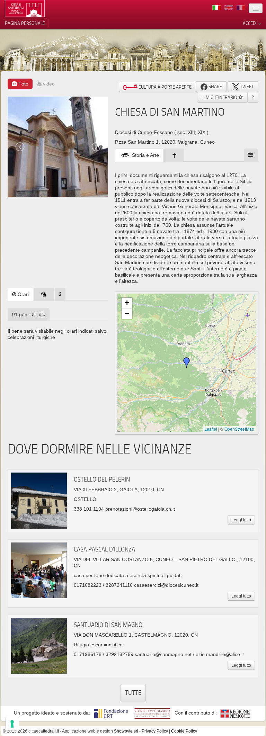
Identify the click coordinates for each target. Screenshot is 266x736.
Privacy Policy (155, 731)
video (48, 84)
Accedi (250, 23)
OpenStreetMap (239, 429)
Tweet (246, 86)
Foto (22, 84)
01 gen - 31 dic (28, 314)
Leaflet (210, 429)
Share (214, 86)
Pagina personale (25, 23)
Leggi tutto (241, 520)
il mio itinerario (220, 97)
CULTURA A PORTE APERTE (165, 87)
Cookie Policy (184, 731)
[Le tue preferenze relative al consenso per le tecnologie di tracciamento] (12, 723)
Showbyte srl (126, 731)
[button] (186, 362)
